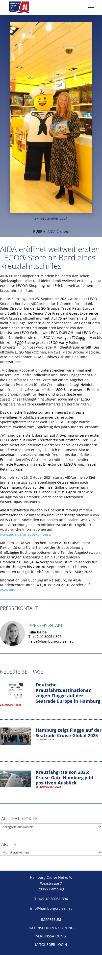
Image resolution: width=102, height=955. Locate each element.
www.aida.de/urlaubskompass (25, 534)
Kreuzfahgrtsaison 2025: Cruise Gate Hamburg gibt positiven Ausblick (65, 777)
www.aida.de (11, 589)
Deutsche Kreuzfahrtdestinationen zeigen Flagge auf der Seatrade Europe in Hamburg (68, 693)
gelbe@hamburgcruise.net (50, 641)
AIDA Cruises (58, 231)
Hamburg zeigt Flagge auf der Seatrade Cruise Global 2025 (69, 732)
